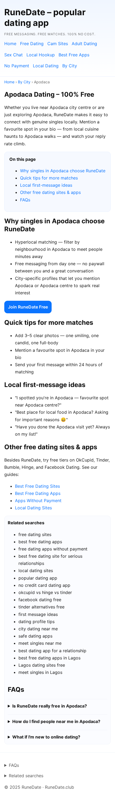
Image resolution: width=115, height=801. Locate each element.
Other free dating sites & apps (50, 192)
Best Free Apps (74, 54)
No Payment (16, 65)
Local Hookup (40, 54)
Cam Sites (57, 43)
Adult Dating (84, 43)
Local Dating (46, 65)
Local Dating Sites (33, 507)
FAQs (25, 199)
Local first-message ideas (46, 185)
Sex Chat (13, 54)
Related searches (26, 775)
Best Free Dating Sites (37, 486)
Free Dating (32, 43)
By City (69, 65)
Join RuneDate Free (28, 307)
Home (10, 43)
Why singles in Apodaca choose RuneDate (62, 170)
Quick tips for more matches (49, 178)
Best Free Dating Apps (37, 493)
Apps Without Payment (38, 500)
